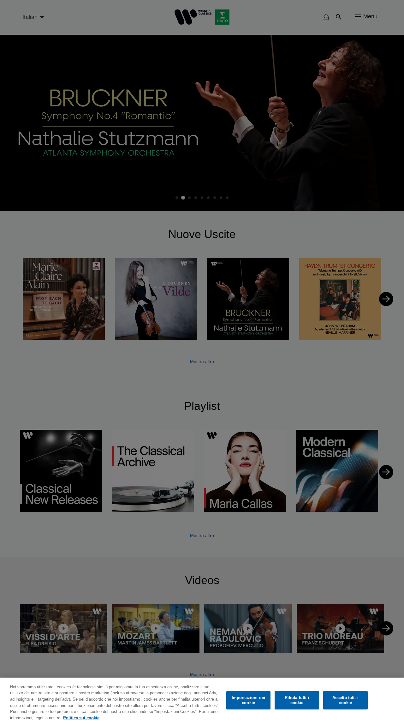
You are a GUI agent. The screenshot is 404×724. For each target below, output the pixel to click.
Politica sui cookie (81, 717)
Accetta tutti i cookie (345, 700)
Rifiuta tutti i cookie (297, 700)
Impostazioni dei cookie (248, 700)
